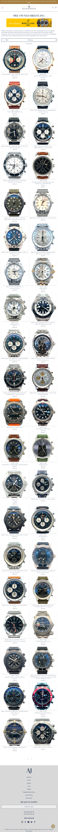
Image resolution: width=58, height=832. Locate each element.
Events (29, 780)
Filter (6, 40)
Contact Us (29, 777)
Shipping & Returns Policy (29, 792)
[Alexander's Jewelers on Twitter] (31, 822)
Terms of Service (29, 795)
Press (29, 786)
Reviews (29, 783)
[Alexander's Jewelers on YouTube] (28, 822)
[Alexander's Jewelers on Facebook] (25, 822)
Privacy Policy (29, 798)
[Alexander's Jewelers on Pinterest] (34, 822)
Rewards (29, 789)
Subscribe (29, 812)
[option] (29, 2)
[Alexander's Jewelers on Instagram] (22, 822)
